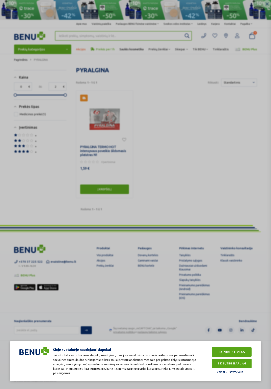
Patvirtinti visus (232, 352)
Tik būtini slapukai (231, 363)
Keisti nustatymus (230, 372)
